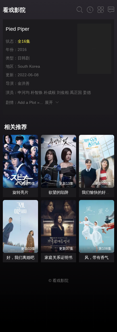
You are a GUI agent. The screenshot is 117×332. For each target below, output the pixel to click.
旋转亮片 (20, 192)
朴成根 (50, 92)
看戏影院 (14, 10)
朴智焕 (37, 92)
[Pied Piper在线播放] (94, 50)
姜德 (87, 92)
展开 (50, 102)
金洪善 (24, 83)
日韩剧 (24, 58)
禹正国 (76, 92)
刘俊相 (63, 92)
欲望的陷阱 (58, 192)
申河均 (24, 92)
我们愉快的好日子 (98, 192)
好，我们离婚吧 (20, 257)
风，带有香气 (96, 257)
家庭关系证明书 (58, 257)
